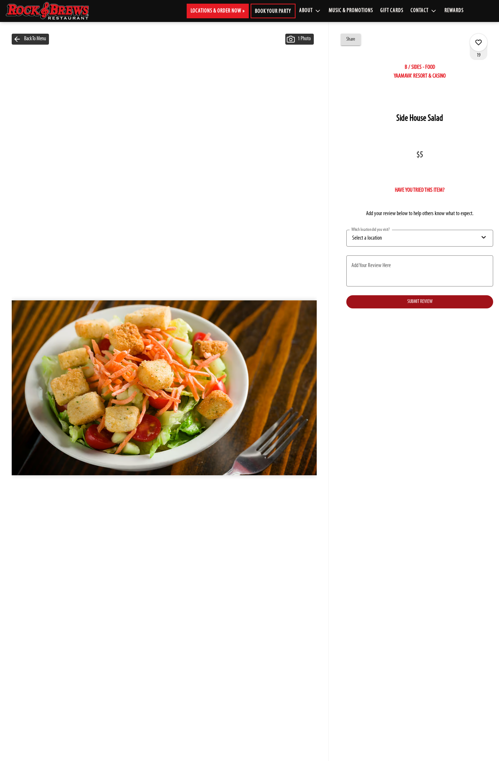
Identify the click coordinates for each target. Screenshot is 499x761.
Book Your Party (273, 11)
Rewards (454, 11)
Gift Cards (391, 11)
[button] (310, 11)
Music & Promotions (351, 11)
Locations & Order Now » (218, 11)
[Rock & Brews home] (53, 11)
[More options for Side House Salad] (478, 42)
